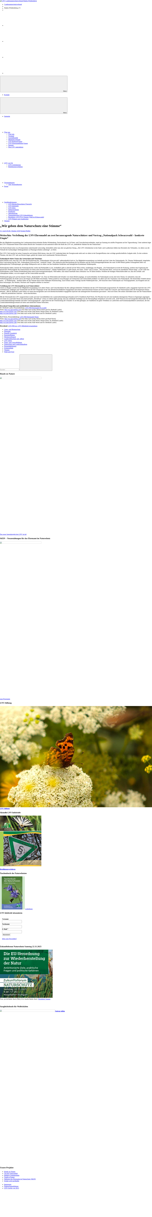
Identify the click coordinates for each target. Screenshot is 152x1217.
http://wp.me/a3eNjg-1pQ (8, 311)
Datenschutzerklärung (11, 1186)
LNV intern (8, 341)
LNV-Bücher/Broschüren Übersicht (20, 204)
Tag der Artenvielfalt (11, 1173)
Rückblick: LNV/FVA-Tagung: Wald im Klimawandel (26, 217)
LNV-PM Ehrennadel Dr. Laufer (36, 308)
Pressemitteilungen (10, 346)
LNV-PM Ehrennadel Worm (29, 317)
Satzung (11, 145)
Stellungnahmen (13, 210)
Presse (6, 186)
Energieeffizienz (9, 335)
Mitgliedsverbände (14, 140)
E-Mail (5, 929)
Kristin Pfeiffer (25, 231)
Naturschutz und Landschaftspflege (15, 344)
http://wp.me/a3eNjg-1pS (12, 310)
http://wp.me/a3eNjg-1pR (8, 313)
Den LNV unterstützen (15, 147)
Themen (7, 221)
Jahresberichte (12, 213)
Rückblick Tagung (44, 999)
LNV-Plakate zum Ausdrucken (18, 219)
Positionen (11, 211)
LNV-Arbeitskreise (14, 165)
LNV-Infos (12, 208)
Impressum (7, 1184)
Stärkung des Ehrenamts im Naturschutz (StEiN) (20, 1179)
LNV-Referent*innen (15, 141)
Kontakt (6, 95)
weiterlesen (29, 909)
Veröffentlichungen (10, 202)
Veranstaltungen (9, 183)
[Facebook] (19, 57)
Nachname (6, 924)
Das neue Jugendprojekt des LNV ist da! (13, 534)
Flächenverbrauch (10, 337)
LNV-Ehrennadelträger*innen (18, 143)
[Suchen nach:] (10, 370)
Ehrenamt (7, 331)
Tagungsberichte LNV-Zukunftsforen (20, 215)
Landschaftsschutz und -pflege (14, 339)
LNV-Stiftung (5, 808)
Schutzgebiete (8, 348)
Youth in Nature (9, 1177)
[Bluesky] (19, 73)
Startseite (7, 116)
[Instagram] (19, 41)
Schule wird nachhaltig (11, 1181)
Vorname (5, 919)
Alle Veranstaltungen (15, 184)
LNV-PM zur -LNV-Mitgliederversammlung (22, 326)
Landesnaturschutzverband (13, 4)
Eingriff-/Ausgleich (10, 333)
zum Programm (5, 699)
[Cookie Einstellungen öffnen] (15, 1206)
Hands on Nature (9, 1171)
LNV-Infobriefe (13, 206)
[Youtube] (19, 25)
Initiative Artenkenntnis (11, 1175)
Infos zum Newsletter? (9, 939)
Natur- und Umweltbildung (13, 342)
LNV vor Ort (8, 163)
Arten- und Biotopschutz (12, 329)
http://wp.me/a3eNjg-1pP (12, 319)
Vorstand (11, 136)
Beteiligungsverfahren (15, 167)
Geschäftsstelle (13, 138)
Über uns (7, 132)
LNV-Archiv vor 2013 (11, 1188)
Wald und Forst (9, 352)
